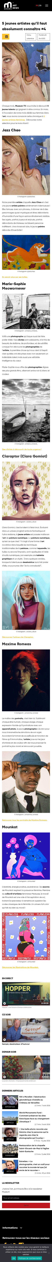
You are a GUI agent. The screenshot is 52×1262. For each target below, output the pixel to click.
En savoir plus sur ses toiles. (15, 277)
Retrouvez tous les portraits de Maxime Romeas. (24, 820)
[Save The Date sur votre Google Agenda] (5, 36)
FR (37, 5)
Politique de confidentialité (30, 1258)
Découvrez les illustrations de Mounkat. (20, 967)
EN (40, 5)
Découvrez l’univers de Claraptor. (17, 637)
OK (14, 1258)
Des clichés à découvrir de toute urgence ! (21, 450)
